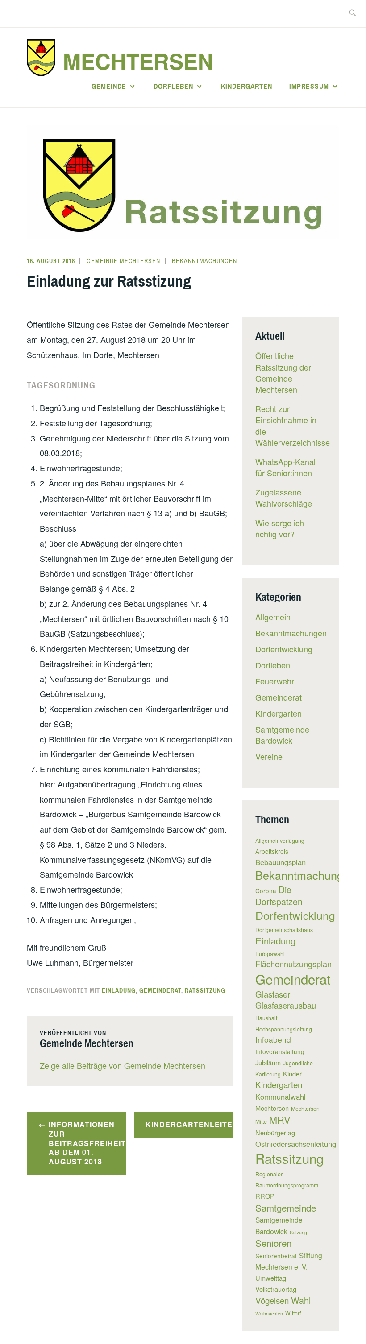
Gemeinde (109, 86)
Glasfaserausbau (285, 1005)
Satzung (298, 1232)
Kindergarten (246, 86)
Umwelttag (270, 1277)
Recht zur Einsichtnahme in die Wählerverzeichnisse (292, 425)
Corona (265, 890)
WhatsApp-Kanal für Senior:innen (285, 467)
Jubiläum (268, 1062)
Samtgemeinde (285, 1207)
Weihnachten (269, 1313)
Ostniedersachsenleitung (295, 1143)
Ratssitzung (205, 990)
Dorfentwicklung (283, 649)
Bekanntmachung (299, 875)
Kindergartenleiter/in (189, 1124)
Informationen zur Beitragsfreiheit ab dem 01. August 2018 (87, 1143)
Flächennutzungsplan (293, 963)
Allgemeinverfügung (279, 840)
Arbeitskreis (271, 851)
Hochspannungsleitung (283, 1029)
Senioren (273, 1242)
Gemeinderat (160, 990)
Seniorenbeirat (276, 1255)
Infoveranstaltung (279, 1051)
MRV (280, 1119)
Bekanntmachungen (204, 261)
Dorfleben (173, 86)
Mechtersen (138, 60)
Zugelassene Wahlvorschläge (283, 497)
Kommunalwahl (280, 1096)
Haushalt (266, 1018)
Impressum (309, 86)
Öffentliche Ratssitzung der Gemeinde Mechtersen (283, 372)
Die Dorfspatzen (279, 895)
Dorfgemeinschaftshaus (284, 929)
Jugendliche (298, 1063)
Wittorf (293, 1313)
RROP (264, 1195)
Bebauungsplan (280, 862)
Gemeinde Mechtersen (123, 261)
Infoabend (273, 1039)
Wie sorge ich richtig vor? (279, 528)
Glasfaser (272, 994)
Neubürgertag (275, 1132)
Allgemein (273, 617)
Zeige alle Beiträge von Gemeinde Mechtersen (122, 1065)
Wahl (301, 1300)
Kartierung (268, 1074)
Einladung (119, 990)
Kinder (292, 1073)
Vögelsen (272, 1300)
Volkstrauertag (275, 1289)
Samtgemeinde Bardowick (282, 734)
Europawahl (270, 953)
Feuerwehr (274, 681)
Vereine (269, 756)
